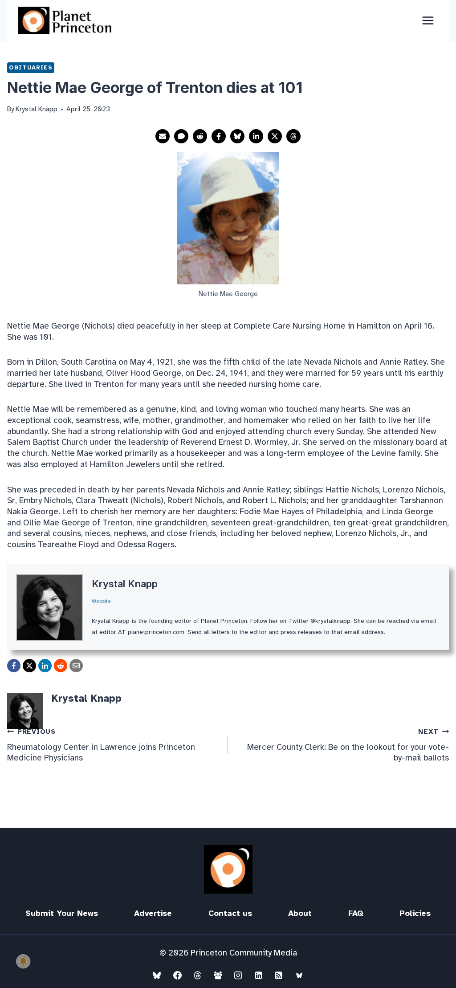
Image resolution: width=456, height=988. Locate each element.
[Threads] (197, 975)
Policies (415, 913)
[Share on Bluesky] (237, 136)
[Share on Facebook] (219, 136)
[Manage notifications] (23, 961)
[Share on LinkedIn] (256, 136)
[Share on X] (275, 136)
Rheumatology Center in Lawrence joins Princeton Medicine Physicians (101, 745)
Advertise (153, 913)
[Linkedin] (258, 975)
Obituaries (31, 67)
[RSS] (278, 975)
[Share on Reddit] (200, 136)
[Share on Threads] (293, 136)
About (300, 913)
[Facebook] (177, 975)
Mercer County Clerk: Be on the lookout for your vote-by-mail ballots (348, 745)
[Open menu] (427, 20)
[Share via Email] (162, 136)
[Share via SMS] (181, 136)
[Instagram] (238, 975)
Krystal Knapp (125, 584)
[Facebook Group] (217, 975)
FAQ (355, 913)
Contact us (230, 913)
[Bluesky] (156, 975)
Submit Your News (61, 913)
